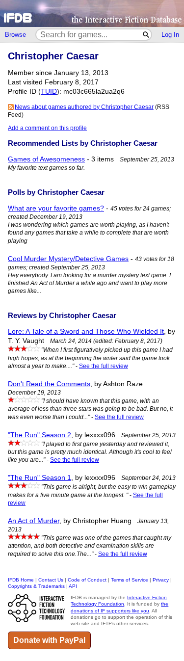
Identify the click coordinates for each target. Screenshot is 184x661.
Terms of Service (129, 579)
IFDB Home (21, 579)
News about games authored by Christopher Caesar (84, 107)
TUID (49, 91)
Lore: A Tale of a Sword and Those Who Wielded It (86, 331)
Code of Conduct (87, 579)
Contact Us (50, 579)
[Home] (92, 13)
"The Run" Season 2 (39, 435)
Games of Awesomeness (46, 159)
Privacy (161, 579)
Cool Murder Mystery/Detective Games (68, 259)
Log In (170, 34)
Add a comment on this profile (47, 128)
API (73, 586)
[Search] (146, 34)
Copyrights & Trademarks (36, 586)
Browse (15, 34)
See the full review (103, 366)
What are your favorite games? (56, 208)
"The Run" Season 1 (39, 477)
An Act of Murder (33, 521)
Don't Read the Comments (49, 384)
